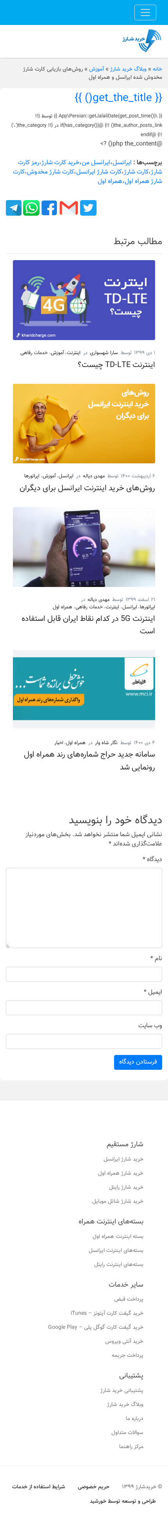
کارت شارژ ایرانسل (99, 172)
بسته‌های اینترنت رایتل (118, 1265)
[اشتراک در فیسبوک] (48, 208)
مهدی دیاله (94, 476)
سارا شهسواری (104, 353)
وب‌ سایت (150, 1026)
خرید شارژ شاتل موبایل (117, 1201)
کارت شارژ (136, 172)
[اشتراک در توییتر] (88, 208)
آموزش (96, 69)
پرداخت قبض (128, 1299)
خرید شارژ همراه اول (120, 1173)
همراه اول (110, 181)
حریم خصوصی (93, 1487)
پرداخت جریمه (127, 1355)
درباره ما (134, 1419)
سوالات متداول (127, 1433)
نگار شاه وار (106, 743)
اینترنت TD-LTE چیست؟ (116, 365)
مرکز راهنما (131, 1447)
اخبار (58, 743)
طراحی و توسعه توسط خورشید (123, 1501)
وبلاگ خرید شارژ (128, 69)
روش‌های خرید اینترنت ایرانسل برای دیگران (87, 488)
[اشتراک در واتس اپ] (30, 208)
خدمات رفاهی (34, 353)
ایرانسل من (96, 163)
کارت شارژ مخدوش (50, 172)
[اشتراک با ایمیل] (68, 208)
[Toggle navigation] (145, 12)
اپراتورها (31, 476)
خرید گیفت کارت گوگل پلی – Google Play (95, 1327)
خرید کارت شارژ (60, 163)
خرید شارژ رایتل (126, 1187)
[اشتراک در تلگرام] (13, 208)
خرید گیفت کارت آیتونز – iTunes (107, 1313)
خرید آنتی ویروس (124, 1341)
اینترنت (73, 353)
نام (156, 959)
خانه (157, 69)
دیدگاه (152, 860)
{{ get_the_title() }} (118, 98)
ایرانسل (122, 163)
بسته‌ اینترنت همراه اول (118, 1236)
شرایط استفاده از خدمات (38, 1487)
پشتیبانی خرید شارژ (121, 1390)
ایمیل (153, 992)
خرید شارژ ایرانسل (123, 1159)
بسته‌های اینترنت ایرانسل (116, 1250)
